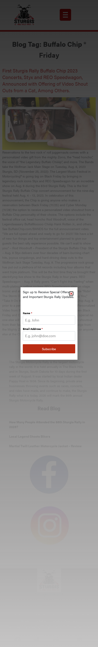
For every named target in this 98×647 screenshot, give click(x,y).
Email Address (33, 329)
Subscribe (49, 349)
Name (27, 313)
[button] (71, 293)
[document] (49, 323)
